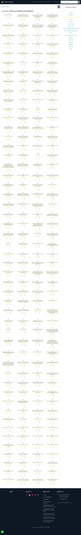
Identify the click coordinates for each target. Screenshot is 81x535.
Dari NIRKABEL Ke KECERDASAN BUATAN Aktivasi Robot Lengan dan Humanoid (52, 156)
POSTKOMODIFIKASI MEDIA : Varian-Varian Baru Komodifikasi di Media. (8, 419)
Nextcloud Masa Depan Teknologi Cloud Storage (52, 35)
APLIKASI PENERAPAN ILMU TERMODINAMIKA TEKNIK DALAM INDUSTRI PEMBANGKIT (8, 224)
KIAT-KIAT (71, 42)
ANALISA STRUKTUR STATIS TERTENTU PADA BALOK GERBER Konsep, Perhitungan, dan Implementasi (8, 146)
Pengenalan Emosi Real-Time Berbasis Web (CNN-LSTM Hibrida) (8, 25)
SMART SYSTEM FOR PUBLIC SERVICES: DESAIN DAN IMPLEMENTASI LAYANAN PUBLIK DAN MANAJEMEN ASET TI (52, 26)
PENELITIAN (71, 46)
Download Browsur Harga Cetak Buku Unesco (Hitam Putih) (48, 510)
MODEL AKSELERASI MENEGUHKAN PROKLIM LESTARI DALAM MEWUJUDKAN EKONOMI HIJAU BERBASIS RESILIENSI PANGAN (38, 224)
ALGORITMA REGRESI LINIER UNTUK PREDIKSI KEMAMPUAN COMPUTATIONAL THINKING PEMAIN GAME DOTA (52, 353)
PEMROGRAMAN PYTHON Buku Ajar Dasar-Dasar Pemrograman (8, 214)
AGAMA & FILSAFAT (70, 26)
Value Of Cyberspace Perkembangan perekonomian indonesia (8, 392)
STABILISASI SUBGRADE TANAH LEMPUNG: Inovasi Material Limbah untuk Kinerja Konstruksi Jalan (52, 137)
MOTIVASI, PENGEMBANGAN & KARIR (71, 30)
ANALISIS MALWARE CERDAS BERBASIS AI (23, 81)
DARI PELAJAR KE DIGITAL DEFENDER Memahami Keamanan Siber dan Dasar (52, 63)
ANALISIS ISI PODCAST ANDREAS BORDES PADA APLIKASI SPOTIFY (23, 263)
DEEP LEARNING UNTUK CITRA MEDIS (8, 44)
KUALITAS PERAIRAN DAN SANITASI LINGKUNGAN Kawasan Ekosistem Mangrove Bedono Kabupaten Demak (52, 215)
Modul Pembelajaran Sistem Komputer (8, 427)
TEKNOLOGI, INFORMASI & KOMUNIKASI (70, 17)
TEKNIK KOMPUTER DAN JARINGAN (37, 99)
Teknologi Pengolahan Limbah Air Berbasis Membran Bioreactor (52, 109)
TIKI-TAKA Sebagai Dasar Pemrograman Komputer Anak (23, 436)
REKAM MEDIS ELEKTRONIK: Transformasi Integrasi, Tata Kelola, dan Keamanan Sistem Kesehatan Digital (23, 16)
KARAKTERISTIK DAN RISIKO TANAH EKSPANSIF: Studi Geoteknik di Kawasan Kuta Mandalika (8, 100)
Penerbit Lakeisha (8, 2)
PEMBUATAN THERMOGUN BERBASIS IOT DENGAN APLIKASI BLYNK (38, 383)
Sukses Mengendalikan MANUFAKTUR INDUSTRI (52, 164)
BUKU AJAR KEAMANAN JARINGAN (52, 291)
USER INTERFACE (8, 329)
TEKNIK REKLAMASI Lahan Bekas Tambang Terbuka (52, 100)
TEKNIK (70, 33)
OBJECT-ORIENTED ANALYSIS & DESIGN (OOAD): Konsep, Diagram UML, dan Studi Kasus (37, 118)
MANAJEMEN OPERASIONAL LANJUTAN (23, 185)
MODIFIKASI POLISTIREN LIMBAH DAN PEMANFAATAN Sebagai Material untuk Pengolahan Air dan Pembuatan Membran (52, 272)
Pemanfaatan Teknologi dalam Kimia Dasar (37, 254)
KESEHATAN (71, 14)
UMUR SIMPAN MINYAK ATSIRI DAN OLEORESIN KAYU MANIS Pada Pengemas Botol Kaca (23, 234)
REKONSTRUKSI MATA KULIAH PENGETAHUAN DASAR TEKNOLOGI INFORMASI (52, 392)
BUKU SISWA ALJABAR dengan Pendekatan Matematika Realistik (52, 463)
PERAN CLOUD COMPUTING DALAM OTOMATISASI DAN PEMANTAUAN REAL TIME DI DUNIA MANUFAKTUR (23, 128)
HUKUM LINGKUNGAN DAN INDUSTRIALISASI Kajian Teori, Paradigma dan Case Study (8, 128)
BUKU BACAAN (71, 39)
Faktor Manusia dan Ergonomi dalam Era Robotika (23, 35)
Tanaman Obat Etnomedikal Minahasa (37, 243)
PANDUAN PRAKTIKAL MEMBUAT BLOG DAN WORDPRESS (8, 291)
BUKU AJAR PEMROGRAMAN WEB (37, 444)
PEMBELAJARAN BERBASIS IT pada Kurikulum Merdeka (23, 272)
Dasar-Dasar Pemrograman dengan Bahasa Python (8, 155)
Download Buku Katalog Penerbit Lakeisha (48, 521)
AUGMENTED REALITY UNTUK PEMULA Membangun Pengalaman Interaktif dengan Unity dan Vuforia (52, 72)
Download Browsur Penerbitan (47, 502)
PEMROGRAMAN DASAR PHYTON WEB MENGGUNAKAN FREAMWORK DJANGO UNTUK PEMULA (23, 301)
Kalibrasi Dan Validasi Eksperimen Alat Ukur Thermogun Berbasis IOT (23, 373)
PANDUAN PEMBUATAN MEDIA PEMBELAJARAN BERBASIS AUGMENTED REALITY (8, 341)
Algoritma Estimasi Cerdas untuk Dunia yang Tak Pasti (52, 127)
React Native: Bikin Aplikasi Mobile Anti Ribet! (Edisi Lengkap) (23, 155)
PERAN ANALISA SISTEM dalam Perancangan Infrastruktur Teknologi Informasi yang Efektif (37, 185)
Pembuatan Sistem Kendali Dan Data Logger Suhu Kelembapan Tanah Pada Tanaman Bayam (52, 374)
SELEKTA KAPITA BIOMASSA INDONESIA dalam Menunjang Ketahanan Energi (37, 165)
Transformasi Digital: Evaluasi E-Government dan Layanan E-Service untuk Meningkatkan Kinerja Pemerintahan (37, 16)
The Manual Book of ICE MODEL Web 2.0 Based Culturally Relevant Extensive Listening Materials (52, 44)
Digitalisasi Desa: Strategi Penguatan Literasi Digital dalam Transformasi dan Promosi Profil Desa (52, 54)
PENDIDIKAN (71, 37)
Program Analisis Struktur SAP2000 (37, 462)
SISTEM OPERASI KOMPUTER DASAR (8, 117)
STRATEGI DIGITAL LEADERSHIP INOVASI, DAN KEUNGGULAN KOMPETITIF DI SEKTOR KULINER (8, 234)
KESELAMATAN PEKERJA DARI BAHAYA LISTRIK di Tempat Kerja (8, 282)
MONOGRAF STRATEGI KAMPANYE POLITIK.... (23, 428)
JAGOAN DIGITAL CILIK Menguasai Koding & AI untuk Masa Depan (8, 81)
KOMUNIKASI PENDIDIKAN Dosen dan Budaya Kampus (38, 454)
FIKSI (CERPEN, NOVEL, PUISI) (70, 35)
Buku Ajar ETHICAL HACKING (8, 136)
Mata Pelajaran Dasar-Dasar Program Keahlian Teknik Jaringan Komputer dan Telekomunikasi (38, 263)
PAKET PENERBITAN (39, 1)
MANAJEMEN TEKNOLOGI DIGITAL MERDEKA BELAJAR (37, 329)
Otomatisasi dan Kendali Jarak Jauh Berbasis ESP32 (23, 44)
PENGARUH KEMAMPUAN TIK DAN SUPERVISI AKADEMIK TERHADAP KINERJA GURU (37, 341)
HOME (32, 1)
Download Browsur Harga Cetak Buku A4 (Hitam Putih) (49, 518)
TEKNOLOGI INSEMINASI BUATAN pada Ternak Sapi (23, 109)
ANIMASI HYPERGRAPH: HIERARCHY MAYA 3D (52, 436)
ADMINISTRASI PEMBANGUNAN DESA (38, 427)
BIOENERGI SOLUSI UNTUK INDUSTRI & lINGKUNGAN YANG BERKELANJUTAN (38, 82)
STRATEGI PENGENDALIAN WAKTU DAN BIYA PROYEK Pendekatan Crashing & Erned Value (52, 82)
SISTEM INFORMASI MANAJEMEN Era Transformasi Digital (38, 194)
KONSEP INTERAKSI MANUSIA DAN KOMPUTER (52, 401)
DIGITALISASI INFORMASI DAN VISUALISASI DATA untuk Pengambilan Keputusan (38, 176)
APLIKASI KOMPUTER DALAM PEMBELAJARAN (8, 301)
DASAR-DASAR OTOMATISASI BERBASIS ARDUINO (8, 321)
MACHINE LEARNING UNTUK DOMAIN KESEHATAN (38, 44)
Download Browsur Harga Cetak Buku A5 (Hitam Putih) (49, 506)
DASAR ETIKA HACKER (23, 90)
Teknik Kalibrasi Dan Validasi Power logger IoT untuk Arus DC (52, 383)
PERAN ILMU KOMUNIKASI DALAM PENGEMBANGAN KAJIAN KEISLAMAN (23, 310)
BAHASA (70, 21)
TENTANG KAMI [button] (56, 1)
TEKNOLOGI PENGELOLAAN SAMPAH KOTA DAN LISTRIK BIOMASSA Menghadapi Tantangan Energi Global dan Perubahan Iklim (52, 16)
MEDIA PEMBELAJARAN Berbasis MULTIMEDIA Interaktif (52, 480)
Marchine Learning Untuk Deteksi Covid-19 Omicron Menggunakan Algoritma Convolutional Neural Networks (38, 363)
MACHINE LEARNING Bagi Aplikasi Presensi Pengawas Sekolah (8, 263)
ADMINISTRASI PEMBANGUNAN (52, 427)
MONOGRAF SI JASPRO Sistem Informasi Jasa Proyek (23, 454)
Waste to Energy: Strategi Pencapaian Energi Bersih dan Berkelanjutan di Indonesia (8, 63)
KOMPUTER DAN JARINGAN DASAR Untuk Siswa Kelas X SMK (52, 419)
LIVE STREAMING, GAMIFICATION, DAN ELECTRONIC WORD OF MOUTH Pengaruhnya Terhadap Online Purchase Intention (38, 272)
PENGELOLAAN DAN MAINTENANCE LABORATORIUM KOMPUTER (23, 291)
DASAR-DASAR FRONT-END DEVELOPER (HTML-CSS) (23, 392)
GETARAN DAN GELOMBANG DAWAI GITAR (52, 146)
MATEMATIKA (70, 44)
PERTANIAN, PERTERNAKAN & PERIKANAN (71, 28)
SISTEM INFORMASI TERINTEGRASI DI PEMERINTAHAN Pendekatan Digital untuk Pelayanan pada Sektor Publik (23, 194)
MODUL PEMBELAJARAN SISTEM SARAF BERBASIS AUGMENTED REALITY (23, 72)
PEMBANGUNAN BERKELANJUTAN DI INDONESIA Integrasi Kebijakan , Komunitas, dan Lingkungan (52, 91)
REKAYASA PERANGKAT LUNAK (23, 444)
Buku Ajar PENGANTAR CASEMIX (8, 253)
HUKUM (70, 12)
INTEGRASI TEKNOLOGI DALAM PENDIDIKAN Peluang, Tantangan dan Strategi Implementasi (38, 72)
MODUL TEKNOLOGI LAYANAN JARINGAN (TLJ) (52, 471)
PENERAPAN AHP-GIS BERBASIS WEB (8, 479)
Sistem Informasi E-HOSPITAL (52, 184)
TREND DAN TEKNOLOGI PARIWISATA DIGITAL (23, 175)
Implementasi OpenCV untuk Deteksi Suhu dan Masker (23, 254)
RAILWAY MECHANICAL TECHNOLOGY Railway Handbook (8, 310)
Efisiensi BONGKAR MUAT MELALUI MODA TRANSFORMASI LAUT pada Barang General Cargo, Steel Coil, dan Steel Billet (52, 195)
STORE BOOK (46, 499)
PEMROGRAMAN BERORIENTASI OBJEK (23, 411)
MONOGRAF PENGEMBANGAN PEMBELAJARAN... (23, 463)
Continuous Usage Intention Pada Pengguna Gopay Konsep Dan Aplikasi (23, 362)
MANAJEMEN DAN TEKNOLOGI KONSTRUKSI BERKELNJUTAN (38, 321)
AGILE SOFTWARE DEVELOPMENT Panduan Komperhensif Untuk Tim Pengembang (37, 283)
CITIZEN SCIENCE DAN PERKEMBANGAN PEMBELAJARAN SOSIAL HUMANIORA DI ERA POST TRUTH (52, 244)
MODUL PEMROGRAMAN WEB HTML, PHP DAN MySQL (8, 454)
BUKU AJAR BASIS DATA (23, 329)
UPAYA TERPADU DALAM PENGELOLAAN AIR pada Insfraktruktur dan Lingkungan (8, 194)
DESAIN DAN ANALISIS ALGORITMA (52, 444)
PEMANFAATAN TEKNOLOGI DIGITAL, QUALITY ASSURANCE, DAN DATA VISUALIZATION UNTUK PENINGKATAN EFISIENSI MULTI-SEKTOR (38, 26)
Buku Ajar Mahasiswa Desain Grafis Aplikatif (37, 373)
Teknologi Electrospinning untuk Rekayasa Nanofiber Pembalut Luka (37, 53)
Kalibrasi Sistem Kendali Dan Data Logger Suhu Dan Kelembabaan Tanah (52, 362)
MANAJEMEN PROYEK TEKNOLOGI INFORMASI (23, 282)
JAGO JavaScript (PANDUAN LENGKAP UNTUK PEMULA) (23, 321)
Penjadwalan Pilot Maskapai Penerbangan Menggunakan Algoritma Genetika (8, 445)
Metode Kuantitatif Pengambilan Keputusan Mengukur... (8, 463)
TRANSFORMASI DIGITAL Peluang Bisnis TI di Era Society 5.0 (37, 146)
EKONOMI (71, 19)
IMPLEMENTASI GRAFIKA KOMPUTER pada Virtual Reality (8, 272)
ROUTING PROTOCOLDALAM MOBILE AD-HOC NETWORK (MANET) (38, 301)
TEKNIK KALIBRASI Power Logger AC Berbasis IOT (37, 392)
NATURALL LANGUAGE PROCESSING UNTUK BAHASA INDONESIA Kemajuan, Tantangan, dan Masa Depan (8, 205)
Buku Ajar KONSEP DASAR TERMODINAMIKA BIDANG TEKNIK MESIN (52, 283)
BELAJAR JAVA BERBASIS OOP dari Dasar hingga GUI (8, 109)
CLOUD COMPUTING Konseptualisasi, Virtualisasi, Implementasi (8, 53)
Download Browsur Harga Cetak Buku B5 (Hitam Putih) (49, 514)
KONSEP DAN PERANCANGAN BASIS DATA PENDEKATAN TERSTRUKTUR (8, 35)
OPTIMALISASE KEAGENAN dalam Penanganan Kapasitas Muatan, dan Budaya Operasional (23, 137)
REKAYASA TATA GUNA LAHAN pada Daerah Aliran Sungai (23, 214)
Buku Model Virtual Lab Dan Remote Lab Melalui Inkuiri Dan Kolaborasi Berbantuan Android (23, 383)
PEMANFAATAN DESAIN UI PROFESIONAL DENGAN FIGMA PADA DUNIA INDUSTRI (8, 185)
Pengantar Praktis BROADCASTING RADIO (23, 146)
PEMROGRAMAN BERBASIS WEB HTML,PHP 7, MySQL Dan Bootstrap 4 (37, 480)
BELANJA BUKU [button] (47, 1)
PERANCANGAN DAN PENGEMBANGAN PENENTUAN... (23, 471)
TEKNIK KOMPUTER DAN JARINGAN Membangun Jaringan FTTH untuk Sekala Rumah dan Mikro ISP (8, 91)
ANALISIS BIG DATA (8, 410)
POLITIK (70, 48)
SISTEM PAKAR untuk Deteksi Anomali (52, 117)
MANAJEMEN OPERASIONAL (23, 99)
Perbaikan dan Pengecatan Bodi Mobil (23, 223)
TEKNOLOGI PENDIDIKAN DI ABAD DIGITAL (8, 471)
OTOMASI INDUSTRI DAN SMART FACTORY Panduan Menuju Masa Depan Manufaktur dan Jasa (23, 26)
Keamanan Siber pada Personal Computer (38, 35)
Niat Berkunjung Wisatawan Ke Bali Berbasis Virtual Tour (8, 383)
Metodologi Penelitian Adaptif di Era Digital (37, 63)
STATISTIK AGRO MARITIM (23, 62)
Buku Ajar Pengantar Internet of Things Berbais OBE (52, 254)
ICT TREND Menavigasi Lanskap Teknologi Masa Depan (38, 136)
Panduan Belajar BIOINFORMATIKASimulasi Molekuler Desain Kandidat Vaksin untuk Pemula (37, 128)
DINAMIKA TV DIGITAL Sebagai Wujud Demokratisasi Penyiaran (8, 175)
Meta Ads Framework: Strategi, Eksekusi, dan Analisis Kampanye (23, 53)
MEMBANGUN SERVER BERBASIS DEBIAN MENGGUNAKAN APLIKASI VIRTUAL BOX (8, 353)
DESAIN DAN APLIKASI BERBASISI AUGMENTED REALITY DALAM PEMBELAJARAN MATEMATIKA (23, 341)
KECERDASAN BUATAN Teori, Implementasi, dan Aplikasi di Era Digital (38, 91)
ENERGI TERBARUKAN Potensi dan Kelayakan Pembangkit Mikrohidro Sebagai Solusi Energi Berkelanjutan (23, 165)
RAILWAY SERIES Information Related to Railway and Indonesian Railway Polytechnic (37, 292)
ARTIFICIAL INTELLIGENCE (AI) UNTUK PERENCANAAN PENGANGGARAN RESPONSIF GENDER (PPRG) (8, 72)
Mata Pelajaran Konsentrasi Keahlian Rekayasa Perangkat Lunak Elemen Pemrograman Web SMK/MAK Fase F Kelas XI (52, 234)
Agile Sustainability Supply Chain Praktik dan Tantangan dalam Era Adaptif (52, 175)
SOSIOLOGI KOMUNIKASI (38, 233)
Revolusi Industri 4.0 (8, 243)
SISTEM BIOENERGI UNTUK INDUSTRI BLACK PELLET (23, 204)
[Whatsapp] (2, 532)
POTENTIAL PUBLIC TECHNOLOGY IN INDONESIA (52, 263)
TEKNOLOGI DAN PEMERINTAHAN (52, 320)
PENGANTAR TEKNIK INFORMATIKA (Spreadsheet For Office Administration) (23, 480)
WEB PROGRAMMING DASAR (52, 300)
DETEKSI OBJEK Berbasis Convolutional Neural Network (23, 244)
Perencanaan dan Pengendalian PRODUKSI (38, 214)
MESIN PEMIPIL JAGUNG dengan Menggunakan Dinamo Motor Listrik (52, 224)
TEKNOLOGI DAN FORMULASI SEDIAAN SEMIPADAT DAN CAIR (52, 411)
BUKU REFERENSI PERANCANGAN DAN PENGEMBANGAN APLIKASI (37, 411)
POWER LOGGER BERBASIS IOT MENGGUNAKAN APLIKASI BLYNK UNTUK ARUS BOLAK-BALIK (23, 402)
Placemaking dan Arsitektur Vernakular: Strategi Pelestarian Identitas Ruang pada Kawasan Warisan (23, 118)
